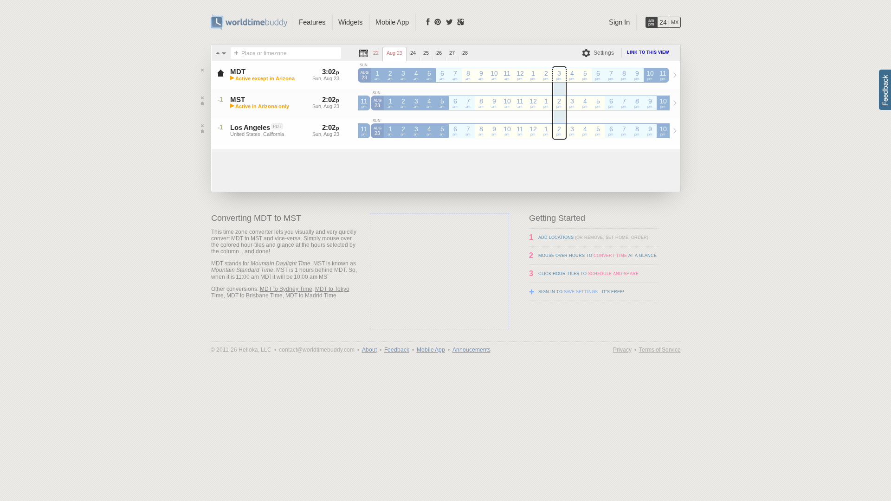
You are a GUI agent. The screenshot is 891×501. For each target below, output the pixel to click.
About (369, 350)
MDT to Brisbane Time (254, 295)
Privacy (622, 350)
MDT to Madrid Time (310, 295)
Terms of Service (660, 350)
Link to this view (648, 52)
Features (312, 22)
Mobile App (392, 22)
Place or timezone (264, 53)
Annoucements (471, 350)
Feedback (396, 350)
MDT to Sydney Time (286, 289)
